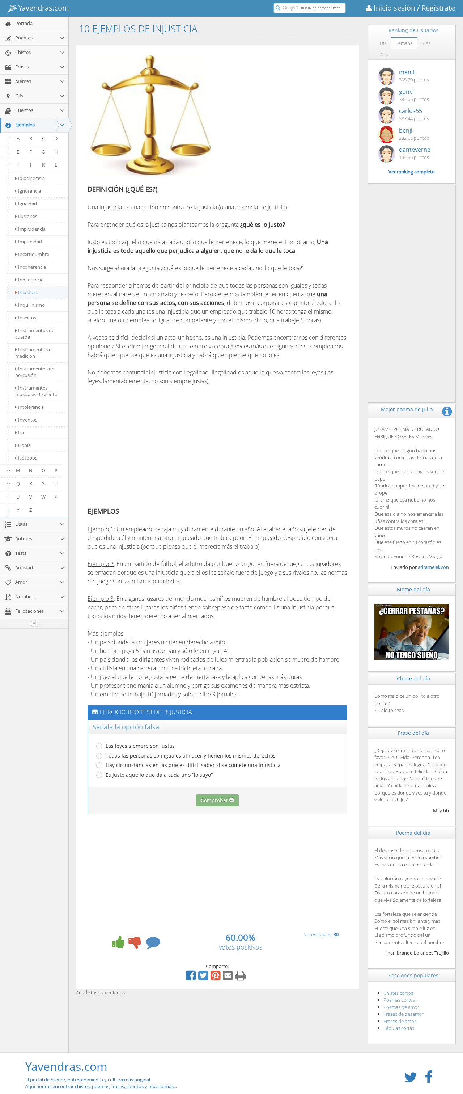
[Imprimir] (241, 977)
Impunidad (30, 241)
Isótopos (27, 457)
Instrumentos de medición (34, 352)
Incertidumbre (33, 254)
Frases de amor (399, 1021)
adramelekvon (433, 567)
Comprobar (214, 800)
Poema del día (413, 832)
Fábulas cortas (398, 1028)
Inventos (27, 419)
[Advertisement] (278, 102)
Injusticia (27, 292)
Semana (404, 43)
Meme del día (413, 589)
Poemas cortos (399, 1000)
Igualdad (27, 203)
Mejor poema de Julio (407, 409)
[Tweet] (204, 977)
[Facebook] (191, 977)
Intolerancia (31, 407)
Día (383, 43)
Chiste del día (413, 678)
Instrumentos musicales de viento (36, 391)
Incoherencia (32, 267)
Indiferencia (30, 279)
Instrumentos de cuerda (34, 333)
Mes (426, 43)
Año (384, 54)
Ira (21, 432)
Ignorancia (29, 191)
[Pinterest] (216, 977)
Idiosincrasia (31, 178)
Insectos (27, 317)
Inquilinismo (31, 305)
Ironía (24, 445)
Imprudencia (32, 229)
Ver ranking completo (411, 171)
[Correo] (228, 977)
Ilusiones (27, 216)
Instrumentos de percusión (34, 371)
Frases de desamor (403, 1014)
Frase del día (413, 732)
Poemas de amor (401, 1007)
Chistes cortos (398, 993)
